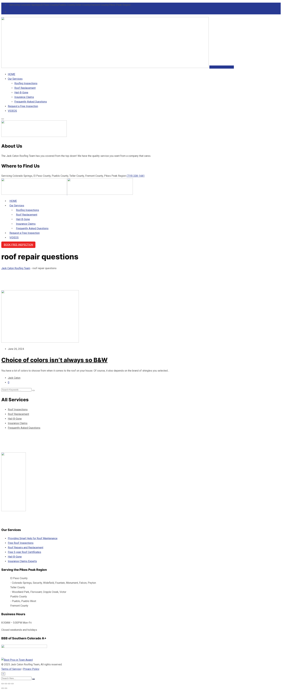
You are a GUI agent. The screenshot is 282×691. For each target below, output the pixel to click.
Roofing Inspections (25, 83)
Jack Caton (14, 377)
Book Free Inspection (221, 67)
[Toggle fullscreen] (6, 683)
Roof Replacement (25, 87)
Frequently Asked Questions (30, 101)
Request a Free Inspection (23, 106)
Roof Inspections (18, 409)
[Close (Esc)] (12, 683)
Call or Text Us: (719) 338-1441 (19, 514)
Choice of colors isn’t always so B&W (54, 360)
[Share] (9, 683)
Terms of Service (11, 669)
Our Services (15, 78)
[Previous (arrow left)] (2, 688)
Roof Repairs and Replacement (25, 547)
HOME (11, 74)
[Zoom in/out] (2, 683)
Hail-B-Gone (21, 92)
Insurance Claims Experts (22, 561)
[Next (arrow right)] (6, 688)
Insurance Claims (24, 97)
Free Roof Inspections (20, 543)
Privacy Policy (31, 669)
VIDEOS (12, 110)
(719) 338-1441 (17, 12)
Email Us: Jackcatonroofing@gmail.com (31, 521)
